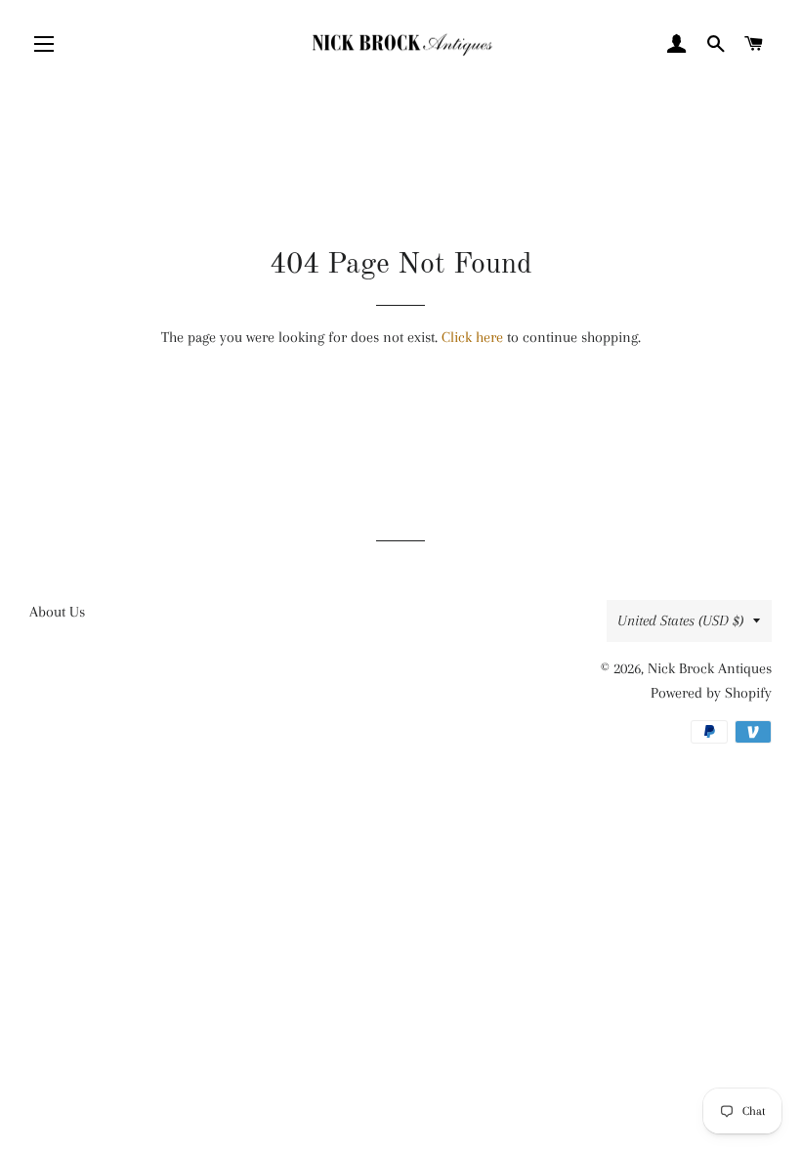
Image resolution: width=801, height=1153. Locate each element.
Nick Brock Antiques (710, 668)
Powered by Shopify (711, 693)
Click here (472, 337)
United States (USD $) (680, 620)
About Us (57, 611)
